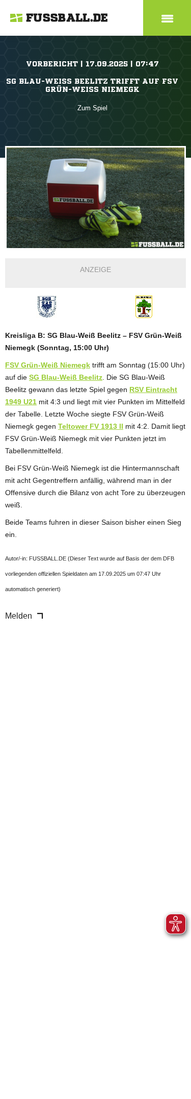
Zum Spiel (92, 108)
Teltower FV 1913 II (90, 426)
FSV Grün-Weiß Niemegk (47, 365)
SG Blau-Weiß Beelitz (65, 377)
